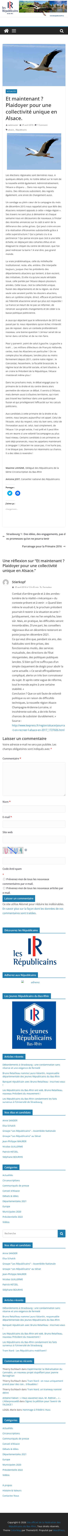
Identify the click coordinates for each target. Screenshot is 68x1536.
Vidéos (6, 1222)
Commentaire (12, 758)
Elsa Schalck (9, 1125)
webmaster (13, 125)
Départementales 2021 (15, 1201)
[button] (34, 65)
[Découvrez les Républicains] (34, 951)
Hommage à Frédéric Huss (36, 1409)
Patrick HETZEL (10, 1151)
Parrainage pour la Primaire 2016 (42, 546)
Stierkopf (18, 582)
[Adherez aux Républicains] (34, 984)
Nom (7, 801)
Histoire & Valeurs (12, 1490)
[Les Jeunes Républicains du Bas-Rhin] (34, 1025)
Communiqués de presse (16, 1185)
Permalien (47, 587)
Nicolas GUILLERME (13, 1146)
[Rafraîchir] (26, 849)
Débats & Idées (11, 1196)
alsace (11, 129)
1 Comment (42, 125)
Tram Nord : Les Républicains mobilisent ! (25, 1350)
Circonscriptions (11, 1180)
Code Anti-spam (12, 869)
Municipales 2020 (12, 1211)
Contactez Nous (11, 1495)
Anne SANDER (10, 1120)
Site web (8, 832)
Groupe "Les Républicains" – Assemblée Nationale (29, 1130)
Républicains (21, 129)
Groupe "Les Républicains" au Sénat (22, 1136)
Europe (6, 1206)
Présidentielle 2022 (13, 1216)
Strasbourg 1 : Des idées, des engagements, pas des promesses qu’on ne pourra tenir (35, 536)
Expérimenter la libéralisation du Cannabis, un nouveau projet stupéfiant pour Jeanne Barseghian (32, 1372)
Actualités (11, 91)
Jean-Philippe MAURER (14, 1141)
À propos (7, 1485)
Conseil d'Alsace (11, 1190)
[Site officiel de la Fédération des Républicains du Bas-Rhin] (34, 2)
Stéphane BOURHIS (13, 1156)
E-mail (7, 817)
